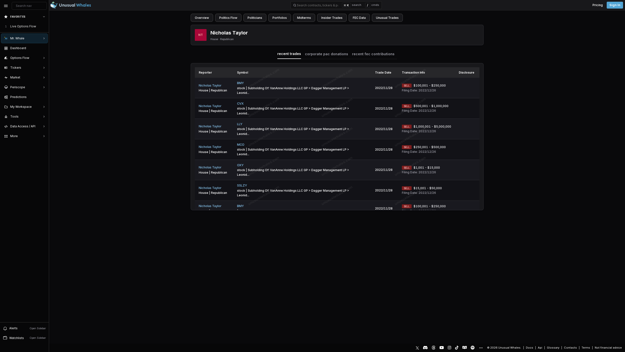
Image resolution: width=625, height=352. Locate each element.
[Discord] (425, 347)
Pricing (598, 5)
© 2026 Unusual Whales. (504, 347)
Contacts (570, 347)
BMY (240, 83)
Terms (586, 347)
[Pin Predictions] (43, 97)
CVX (240, 103)
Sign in (614, 5)
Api (540, 347)
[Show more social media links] (480, 347)
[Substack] (464, 347)
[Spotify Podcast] (473, 347)
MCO (240, 144)
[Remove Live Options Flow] (44, 26)
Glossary (553, 347)
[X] (417, 347)
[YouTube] (441, 347)
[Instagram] (449, 347)
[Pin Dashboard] (43, 48)
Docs (529, 347)
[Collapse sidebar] (6, 6)
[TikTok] (456, 347)
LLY (239, 124)
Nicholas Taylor (210, 85)
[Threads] (434, 347)
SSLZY (242, 185)
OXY (240, 165)
